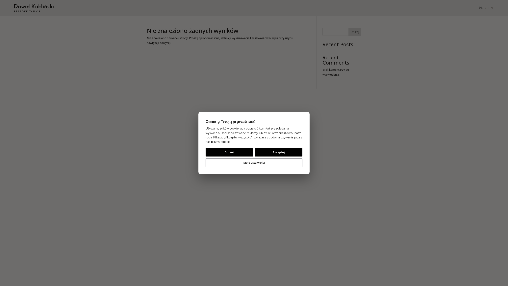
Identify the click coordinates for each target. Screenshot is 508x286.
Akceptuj (279, 152)
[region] (254, 143)
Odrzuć (229, 152)
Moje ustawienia (254, 162)
